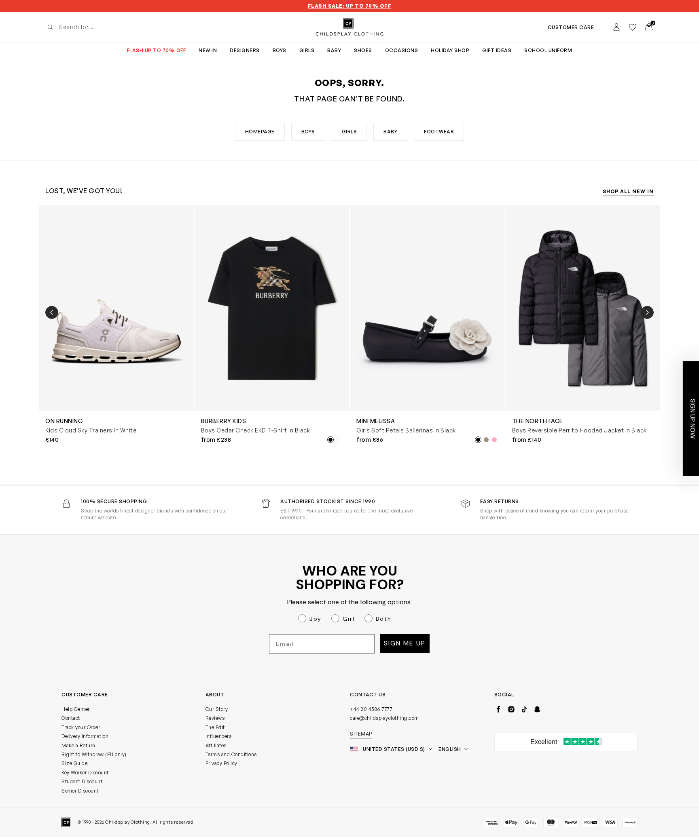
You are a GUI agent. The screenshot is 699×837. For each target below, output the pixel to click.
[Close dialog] (497, 329)
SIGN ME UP (271, 500)
